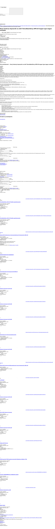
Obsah (10, 156)
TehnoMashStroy (5, 56)
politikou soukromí (12, 188)
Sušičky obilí (27, 25)
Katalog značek (29, 517)
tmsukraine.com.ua (3, 136)
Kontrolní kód (15, 158)
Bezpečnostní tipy (2, 114)
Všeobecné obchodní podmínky (5, 517)
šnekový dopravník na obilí (5, 57)
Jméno (10, 150)
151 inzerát (4, 126)
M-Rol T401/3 (2, 505)
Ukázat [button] (7, 133)
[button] (27, 20)
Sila (30, 25)
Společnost (11, 151)
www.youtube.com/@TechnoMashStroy (6, 137)
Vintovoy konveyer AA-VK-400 (6, 349)
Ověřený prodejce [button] (3, 171)
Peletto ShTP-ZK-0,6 (4, 443)
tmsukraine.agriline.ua (3, 129)
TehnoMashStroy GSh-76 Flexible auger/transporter (10, 218)
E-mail (10, 154)
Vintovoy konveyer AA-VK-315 (6, 288)
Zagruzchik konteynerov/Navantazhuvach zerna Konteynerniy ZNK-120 (14, 365)
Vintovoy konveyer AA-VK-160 (6, 427)
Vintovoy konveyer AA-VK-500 (6, 319)
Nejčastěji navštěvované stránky (37, 517)
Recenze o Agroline (24, 517)
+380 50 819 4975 (10, 135)
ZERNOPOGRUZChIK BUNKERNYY (7, 254)
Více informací (2, 176)
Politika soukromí (12, 517)
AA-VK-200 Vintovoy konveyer (6, 412)
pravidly (17, 188)
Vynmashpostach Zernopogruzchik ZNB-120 (9, 271)
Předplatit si (2, 244)
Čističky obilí (23, 25)
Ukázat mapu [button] (15, 147)
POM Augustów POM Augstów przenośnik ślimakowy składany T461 (13, 459)
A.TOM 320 (2, 380)
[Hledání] (16, 11)
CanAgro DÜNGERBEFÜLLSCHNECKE (9, 474)
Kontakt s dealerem (3, 45)
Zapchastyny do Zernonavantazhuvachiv (8, 334)
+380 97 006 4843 (10, 133)
